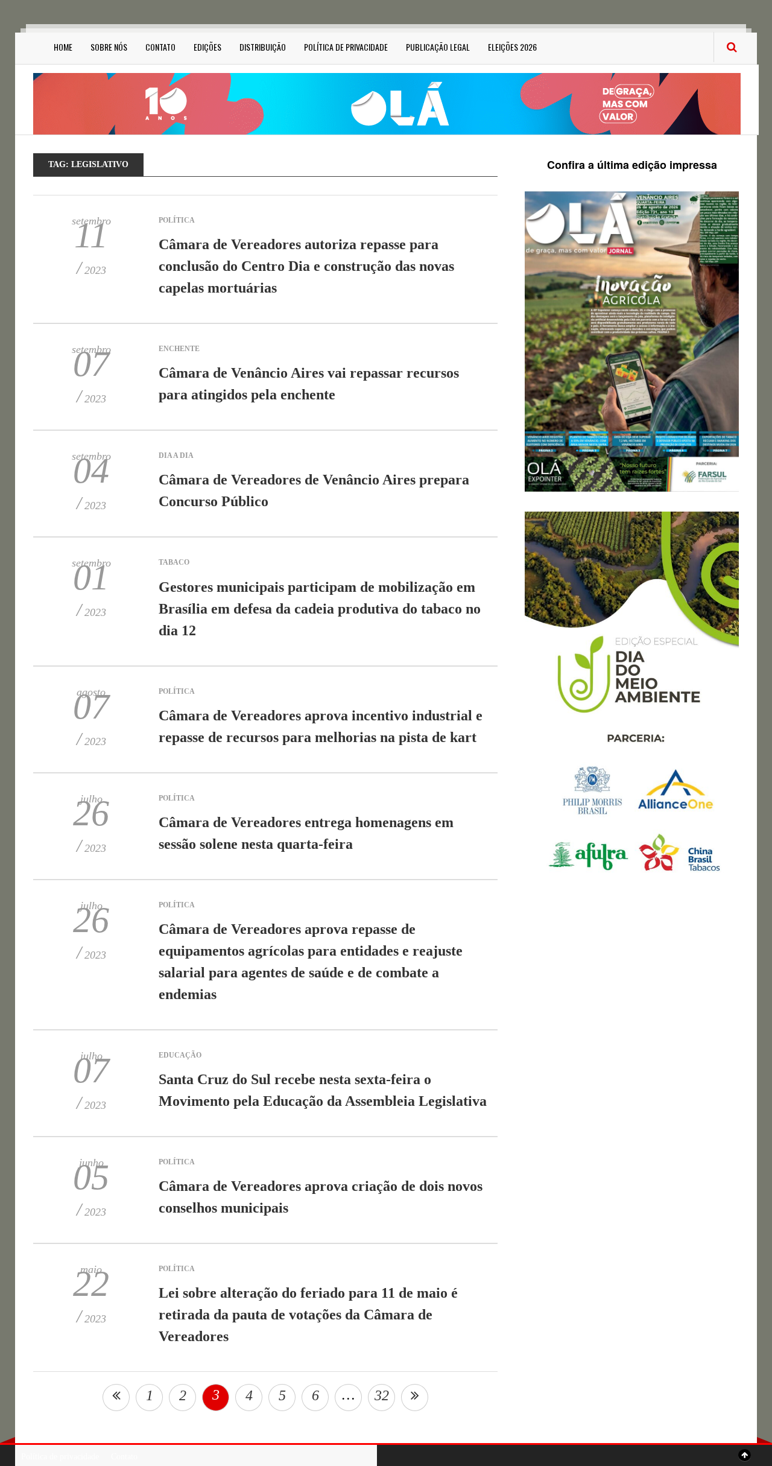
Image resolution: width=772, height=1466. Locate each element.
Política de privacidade (346, 46)
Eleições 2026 (512, 46)
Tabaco (174, 562)
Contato (160, 46)
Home (63, 46)
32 (382, 1395)
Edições (207, 46)
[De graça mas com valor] (387, 102)
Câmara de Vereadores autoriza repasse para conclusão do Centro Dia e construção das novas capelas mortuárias (306, 266)
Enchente (179, 348)
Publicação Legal (438, 46)
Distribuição (262, 46)
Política (177, 220)
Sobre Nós (108, 46)
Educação (180, 1055)
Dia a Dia (176, 455)
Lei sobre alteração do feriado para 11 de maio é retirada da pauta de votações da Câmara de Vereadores (308, 1314)
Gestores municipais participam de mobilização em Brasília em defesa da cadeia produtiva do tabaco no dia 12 (320, 608)
